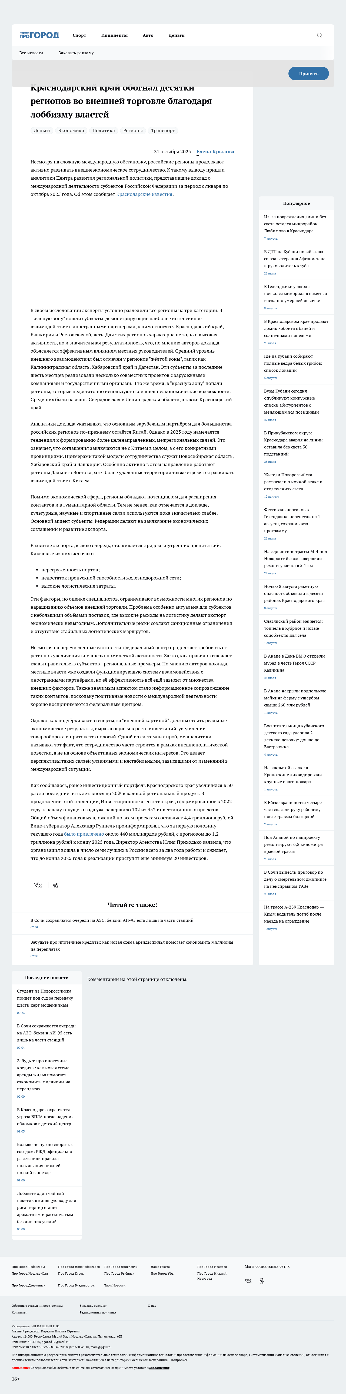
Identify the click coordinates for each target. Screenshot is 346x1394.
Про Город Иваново (212, 1267)
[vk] (39, 885)
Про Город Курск (71, 1273)
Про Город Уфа (162, 1273)
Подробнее (179, 1360)
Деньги (177, 35)
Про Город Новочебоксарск (79, 1267)
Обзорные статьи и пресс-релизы (37, 1305)
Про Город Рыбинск (119, 1273)
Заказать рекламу (76, 52)
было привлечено (84, 834)
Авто (148, 35)
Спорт (79, 35)
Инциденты (114, 35)
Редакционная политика (98, 1312)
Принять (308, 73)
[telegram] (57, 885)
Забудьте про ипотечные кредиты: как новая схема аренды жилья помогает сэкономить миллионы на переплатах (132, 948)
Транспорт (163, 130)
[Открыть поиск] (319, 35)
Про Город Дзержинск (28, 1285)
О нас (152, 1305)
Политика (103, 130)
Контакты (19, 1312)
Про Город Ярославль (120, 1267)
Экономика (71, 130)
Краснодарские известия (144, 194)
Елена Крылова (215, 151)
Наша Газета (160, 1267)
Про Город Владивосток (76, 1285)
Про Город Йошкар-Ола (30, 1273)
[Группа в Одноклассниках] (261, 1281)
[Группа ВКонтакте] (248, 1281)
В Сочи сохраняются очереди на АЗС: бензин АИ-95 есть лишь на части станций (112, 923)
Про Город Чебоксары (28, 1267)
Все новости (31, 52)
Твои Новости (114, 1285)
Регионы (133, 130)
